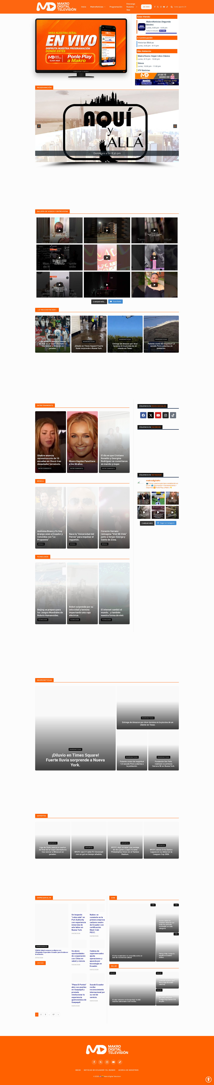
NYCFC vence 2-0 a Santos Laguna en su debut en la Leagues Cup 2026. (161, 852)
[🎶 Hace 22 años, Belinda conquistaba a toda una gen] (143, 512)
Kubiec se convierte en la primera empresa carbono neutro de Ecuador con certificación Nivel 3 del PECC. (97, 924)
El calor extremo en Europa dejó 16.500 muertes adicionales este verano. (126, 1000)
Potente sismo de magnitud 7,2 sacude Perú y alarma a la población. (161, 346)
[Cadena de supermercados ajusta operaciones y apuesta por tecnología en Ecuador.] (97, 944)
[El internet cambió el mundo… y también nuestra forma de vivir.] (114, 593)
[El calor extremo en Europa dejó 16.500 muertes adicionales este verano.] (132, 989)
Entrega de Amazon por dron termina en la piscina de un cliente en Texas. (125, 346)
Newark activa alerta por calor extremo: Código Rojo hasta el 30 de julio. (167, 998)
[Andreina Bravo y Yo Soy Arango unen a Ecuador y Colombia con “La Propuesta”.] (50, 518)
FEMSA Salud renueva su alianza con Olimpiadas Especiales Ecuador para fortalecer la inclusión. (51, 952)
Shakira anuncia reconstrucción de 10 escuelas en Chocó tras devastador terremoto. (49, 459)
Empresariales (41, 946)
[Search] (171, 7)
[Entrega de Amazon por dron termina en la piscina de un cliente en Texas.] (125, 334)
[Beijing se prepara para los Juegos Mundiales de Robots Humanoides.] (50, 593)
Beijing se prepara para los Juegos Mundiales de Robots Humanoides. (50, 612)
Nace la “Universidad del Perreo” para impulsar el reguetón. (81, 537)
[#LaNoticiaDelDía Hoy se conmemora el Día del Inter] (172, 512)
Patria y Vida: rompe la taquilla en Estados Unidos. (166, 955)
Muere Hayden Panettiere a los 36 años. (82, 462)
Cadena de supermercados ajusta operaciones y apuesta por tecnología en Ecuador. (97, 958)
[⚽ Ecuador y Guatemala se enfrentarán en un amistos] (158, 498)
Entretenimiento (44, 468)
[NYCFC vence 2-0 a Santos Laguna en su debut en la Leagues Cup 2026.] (161, 840)
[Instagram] (165, 415)
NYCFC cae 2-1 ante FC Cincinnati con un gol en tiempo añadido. (89, 853)
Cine (153, 905)
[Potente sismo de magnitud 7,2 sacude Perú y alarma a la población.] (161, 334)
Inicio (83, 7)
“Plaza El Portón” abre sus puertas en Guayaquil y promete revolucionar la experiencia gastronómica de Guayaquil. (79, 994)
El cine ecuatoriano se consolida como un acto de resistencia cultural (127, 956)
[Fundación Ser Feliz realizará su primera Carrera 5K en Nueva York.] (163, 750)
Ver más (40, 963)
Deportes (52, 337)
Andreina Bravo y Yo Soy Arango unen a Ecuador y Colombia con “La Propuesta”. (50, 535)
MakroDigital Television (112, 1076)
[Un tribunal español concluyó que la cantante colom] (172, 498)
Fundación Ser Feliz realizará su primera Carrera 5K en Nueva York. (163, 764)
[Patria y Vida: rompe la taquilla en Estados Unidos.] (167, 947)
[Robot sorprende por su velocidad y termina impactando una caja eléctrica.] (82, 593)
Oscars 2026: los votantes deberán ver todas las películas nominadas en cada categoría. (166, 924)
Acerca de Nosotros (128, 1070)
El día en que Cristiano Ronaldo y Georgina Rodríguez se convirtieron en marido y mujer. (114, 459)
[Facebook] (143, 415)
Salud (112, 973)
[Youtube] (158, 415)
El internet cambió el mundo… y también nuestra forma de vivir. (112, 612)
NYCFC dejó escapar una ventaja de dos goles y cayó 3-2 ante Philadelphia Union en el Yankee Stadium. (125, 851)
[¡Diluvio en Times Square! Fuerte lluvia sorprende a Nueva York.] (89, 334)
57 (53, 1014)
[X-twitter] (151, 415)
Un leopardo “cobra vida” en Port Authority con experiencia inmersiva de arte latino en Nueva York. (79, 922)
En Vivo (146, 7)
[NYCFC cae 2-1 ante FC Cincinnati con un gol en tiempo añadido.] (89, 840)
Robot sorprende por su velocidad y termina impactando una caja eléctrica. (81, 611)
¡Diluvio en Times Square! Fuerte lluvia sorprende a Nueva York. (89, 347)
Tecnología (42, 620)
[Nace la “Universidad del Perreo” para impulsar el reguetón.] (82, 518)
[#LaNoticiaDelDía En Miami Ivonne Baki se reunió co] (143, 498)
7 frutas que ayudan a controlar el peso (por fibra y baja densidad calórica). (167, 981)
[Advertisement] (107, 186)
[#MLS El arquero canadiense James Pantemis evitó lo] (158, 512)
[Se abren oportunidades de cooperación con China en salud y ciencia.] (79, 944)
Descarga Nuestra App (130, 7)
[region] (107, 129)
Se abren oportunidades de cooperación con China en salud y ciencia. (78, 956)
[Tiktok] (173, 415)
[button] (39, 126)
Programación (116, 7)
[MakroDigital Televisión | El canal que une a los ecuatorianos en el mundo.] (56, 7)
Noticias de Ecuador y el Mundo (99, 1070)
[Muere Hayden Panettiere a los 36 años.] (82, 442)
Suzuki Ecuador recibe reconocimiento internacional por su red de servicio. (97, 991)
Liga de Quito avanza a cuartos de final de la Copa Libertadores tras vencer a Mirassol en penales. (53, 344)
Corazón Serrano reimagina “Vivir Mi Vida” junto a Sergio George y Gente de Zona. (114, 535)
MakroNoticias (96, 7)
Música (41, 544)
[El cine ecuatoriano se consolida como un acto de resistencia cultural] (132, 932)
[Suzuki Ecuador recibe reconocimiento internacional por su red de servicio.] (97, 977)
